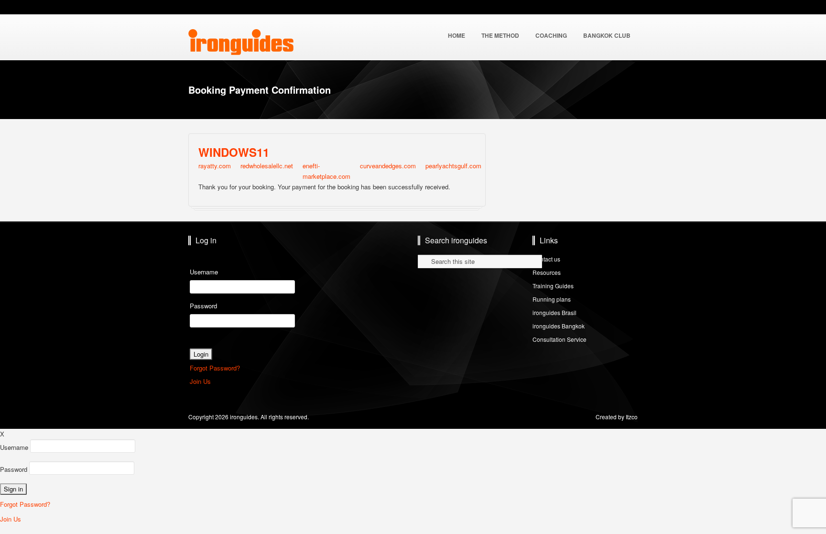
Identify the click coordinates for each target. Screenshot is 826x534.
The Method (500, 35)
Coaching (551, 35)
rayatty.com (214, 165)
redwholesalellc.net (266, 165)
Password (203, 305)
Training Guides (553, 286)
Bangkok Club (606, 35)
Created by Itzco (617, 417)
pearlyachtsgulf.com (453, 165)
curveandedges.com (388, 165)
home (456, 35)
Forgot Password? (215, 367)
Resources (547, 272)
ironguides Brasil (554, 312)
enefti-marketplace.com (326, 171)
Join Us (200, 381)
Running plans (552, 299)
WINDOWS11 (233, 152)
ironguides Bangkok (559, 326)
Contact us (546, 259)
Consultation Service (560, 339)
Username (204, 271)
